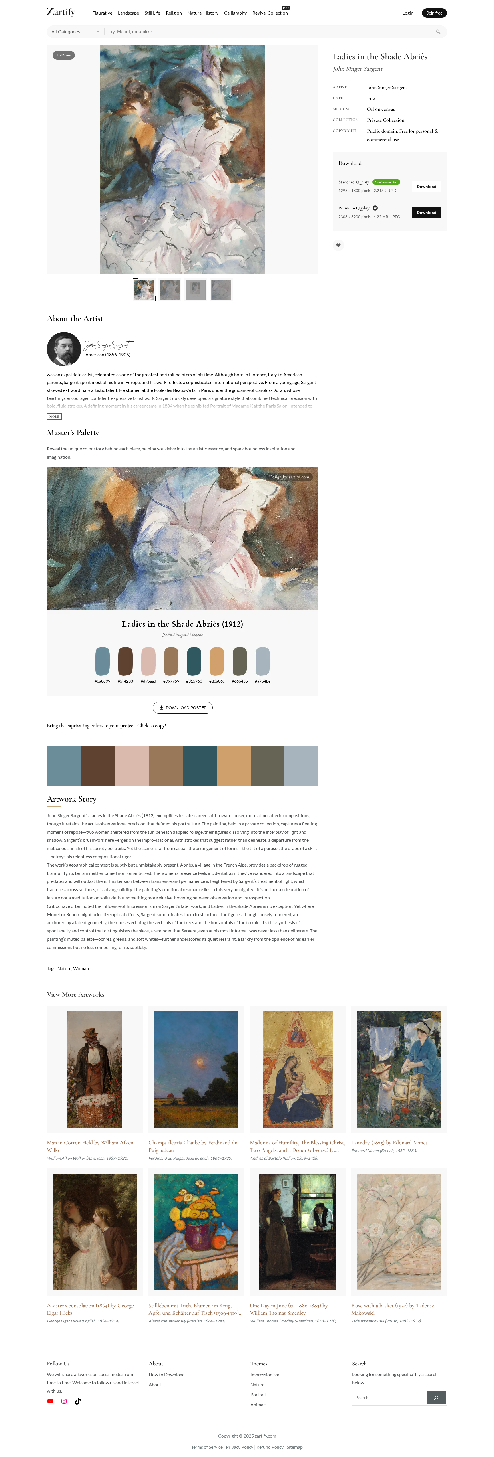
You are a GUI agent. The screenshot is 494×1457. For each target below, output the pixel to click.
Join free (435, 13)
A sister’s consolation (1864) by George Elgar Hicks (90, 1309)
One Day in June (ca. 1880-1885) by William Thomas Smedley (289, 1309)
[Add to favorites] (338, 245)
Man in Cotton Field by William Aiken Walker (90, 1146)
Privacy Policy (239, 1447)
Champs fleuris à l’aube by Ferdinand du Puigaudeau (193, 1146)
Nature (64, 968)
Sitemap (295, 1447)
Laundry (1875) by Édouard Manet (389, 1142)
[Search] (438, 31)
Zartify (61, 13)
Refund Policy (270, 1447)
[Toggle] (54, 416)
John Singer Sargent (106, 345)
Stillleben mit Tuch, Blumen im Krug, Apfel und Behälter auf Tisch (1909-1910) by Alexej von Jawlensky (193, 1309)
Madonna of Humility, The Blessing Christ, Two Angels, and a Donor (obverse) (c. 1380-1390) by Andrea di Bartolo (297, 1146)
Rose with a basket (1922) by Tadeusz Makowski (392, 1309)
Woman (81, 968)
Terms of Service (207, 1447)
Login (408, 12)
